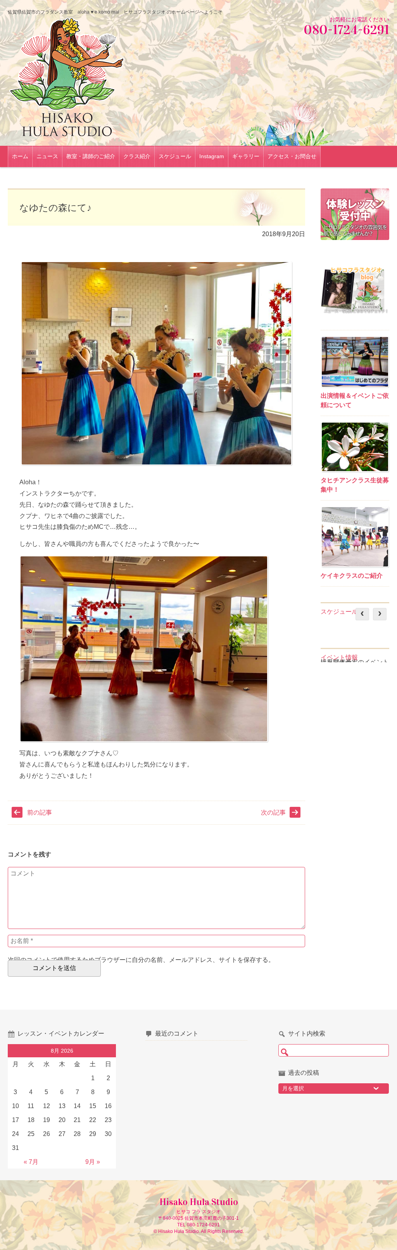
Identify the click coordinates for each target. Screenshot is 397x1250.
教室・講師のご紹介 (90, 156)
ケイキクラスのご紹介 (352, 575)
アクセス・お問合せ (292, 156)
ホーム (20, 156)
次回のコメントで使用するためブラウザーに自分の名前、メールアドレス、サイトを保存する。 (141, 959)
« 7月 (31, 1161)
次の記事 (273, 812)
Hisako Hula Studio (198, 1202)
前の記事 (39, 812)
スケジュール (175, 156)
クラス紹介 (136, 156)
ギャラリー (245, 156)
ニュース (47, 156)
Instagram (211, 156)
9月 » (92, 1161)
